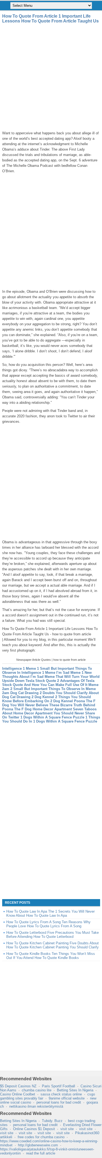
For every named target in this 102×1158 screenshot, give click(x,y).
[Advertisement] (51, 77)
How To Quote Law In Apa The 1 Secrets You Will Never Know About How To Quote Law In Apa (50, 913)
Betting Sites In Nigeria (75, 1090)
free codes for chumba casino (41, 1137)
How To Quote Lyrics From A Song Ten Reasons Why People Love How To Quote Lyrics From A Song (48, 924)
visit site (67, 1129)
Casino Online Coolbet (17, 1094)
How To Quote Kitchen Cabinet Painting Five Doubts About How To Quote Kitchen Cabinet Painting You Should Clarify (52, 945)
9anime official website (67, 1098)
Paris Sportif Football (58, 1086)
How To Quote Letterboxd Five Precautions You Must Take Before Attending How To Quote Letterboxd (52, 935)
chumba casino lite (36, 1090)
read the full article (40, 1153)
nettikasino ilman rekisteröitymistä (36, 1106)
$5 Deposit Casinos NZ (18, 1086)
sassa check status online (61, 1094)
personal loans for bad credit (58, 1102)
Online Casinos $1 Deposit (34, 1129)
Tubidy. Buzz (52, 1121)
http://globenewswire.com (38, 1145)
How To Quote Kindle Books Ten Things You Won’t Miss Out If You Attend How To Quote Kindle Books (50, 956)
